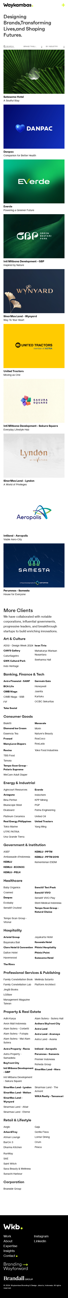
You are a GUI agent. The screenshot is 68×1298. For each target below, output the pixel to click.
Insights (9, 1251)
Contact (9, 1255)
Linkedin (40, 1241)
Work (7, 1236)
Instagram (41, 1236)
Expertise (10, 1246)
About (7, 1241)
